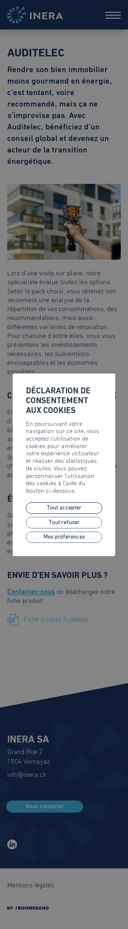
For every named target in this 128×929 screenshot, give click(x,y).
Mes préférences (64, 537)
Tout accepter (64, 508)
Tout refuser (64, 523)
